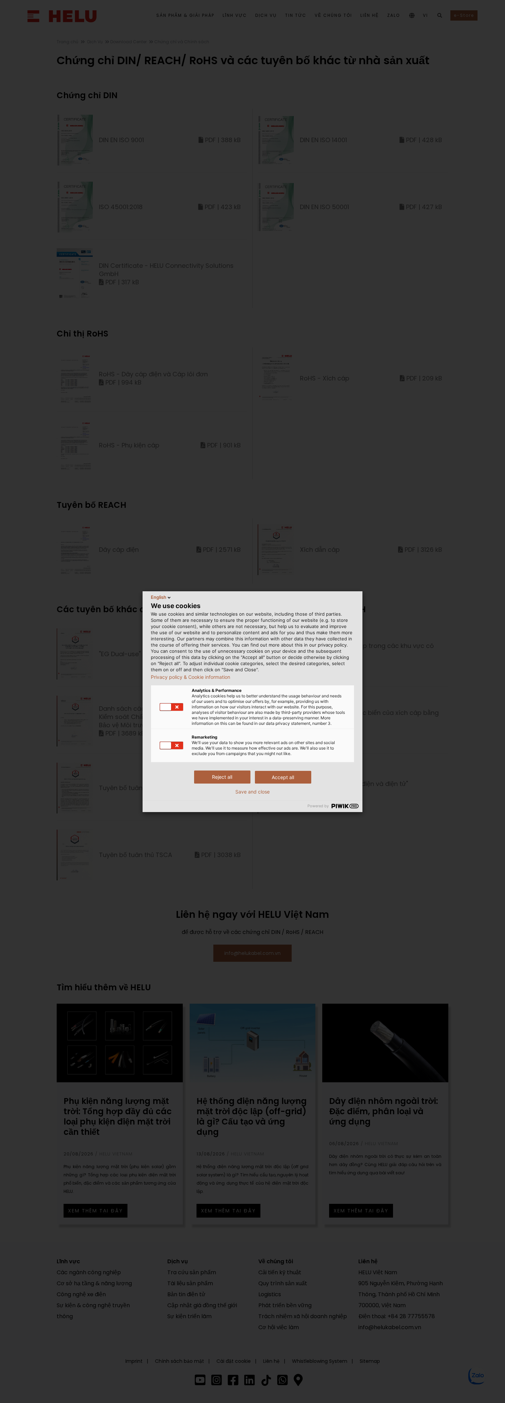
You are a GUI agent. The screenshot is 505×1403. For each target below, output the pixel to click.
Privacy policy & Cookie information (190, 677)
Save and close (252, 792)
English (158, 597)
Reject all (222, 777)
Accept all (283, 777)
